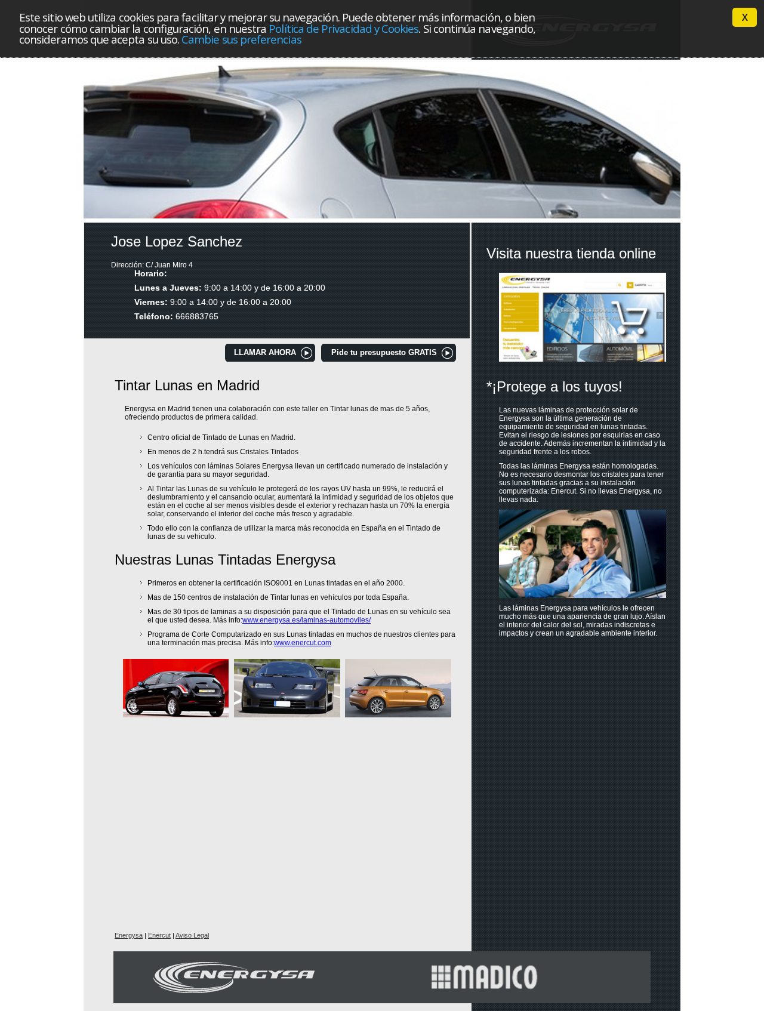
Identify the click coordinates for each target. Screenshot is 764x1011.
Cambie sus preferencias (241, 39)
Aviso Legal (192, 935)
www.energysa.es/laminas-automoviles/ (306, 620)
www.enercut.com (302, 643)
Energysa (129, 935)
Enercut (159, 935)
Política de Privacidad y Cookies (343, 28)
